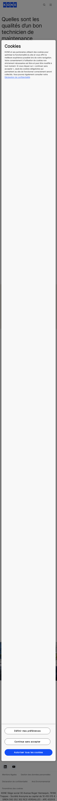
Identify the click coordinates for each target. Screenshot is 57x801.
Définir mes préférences (27, 731)
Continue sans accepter (27, 741)
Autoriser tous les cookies (28, 752)
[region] (28, 400)
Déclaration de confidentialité (17, 77)
